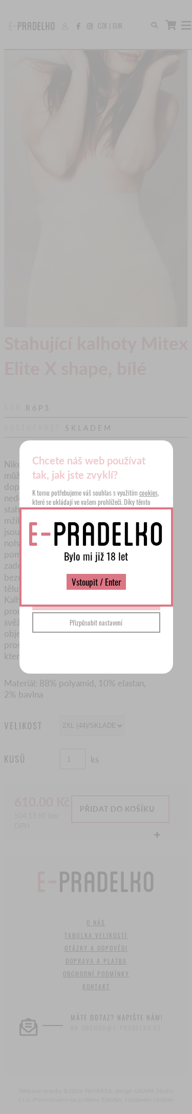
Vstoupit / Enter (96, 581)
